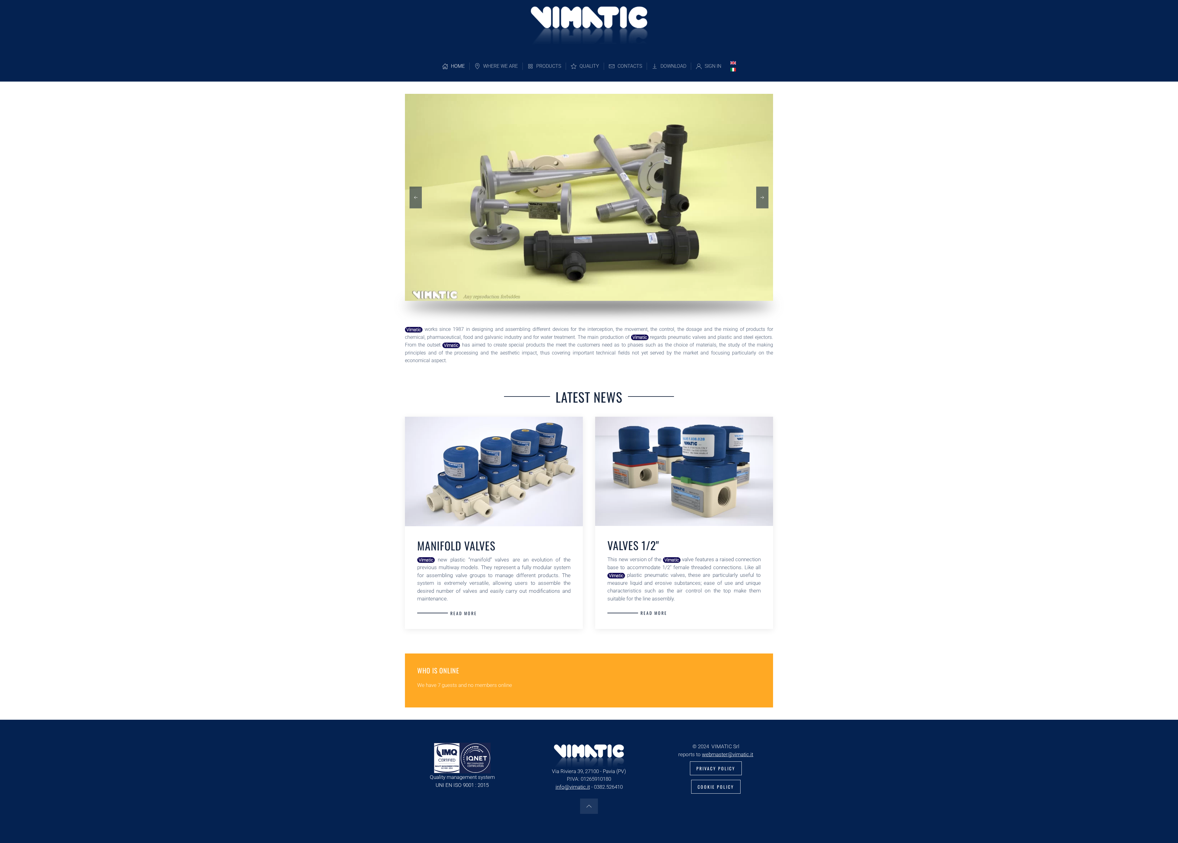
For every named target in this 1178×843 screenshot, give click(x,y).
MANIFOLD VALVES (456, 545)
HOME (458, 66)
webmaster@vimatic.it (727, 754)
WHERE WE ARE (500, 66)
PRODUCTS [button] (548, 66)
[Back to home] (589, 25)
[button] (416, 197)
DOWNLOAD (673, 66)
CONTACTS (630, 66)
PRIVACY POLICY (715, 768)
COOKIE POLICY (716, 787)
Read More (463, 613)
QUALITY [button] (589, 66)
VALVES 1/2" (633, 545)
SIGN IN (713, 66)
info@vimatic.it (573, 787)
